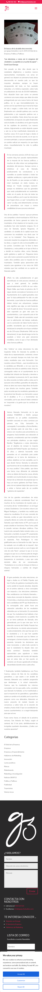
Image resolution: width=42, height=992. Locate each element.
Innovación (8, 759)
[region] (21, 972)
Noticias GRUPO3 (10, 777)
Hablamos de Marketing (12, 756)
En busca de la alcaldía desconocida (18, 48)
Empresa (7, 748)
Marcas (6, 766)
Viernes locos (9, 792)
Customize (21, 980)
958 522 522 (19, 906)
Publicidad (8, 785)
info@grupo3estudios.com (24, 909)
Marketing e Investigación (13, 774)
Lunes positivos (9, 763)
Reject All (21, 987)
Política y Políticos (17, 54)
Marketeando (9, 770)
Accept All (21, 974)
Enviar (32, 891)
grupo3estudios (12, 51)
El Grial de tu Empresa (12, 744)
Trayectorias (8, 788)
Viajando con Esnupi (13, 921)
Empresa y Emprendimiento (14, 752)
